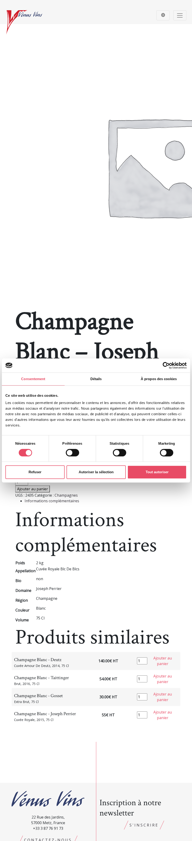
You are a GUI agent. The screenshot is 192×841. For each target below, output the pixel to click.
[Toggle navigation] (163, 15)
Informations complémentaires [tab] (52, 500)
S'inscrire (144, 825)
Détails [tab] (96, 379)
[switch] (72, 452)
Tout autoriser (157, 472)
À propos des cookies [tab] (159, 379)
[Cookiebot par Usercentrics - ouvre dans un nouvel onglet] (166, 365)
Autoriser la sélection (96, 472)
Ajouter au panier (32, 488)
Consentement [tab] (33, 379)
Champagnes (66, 495)
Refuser (35, 472)
